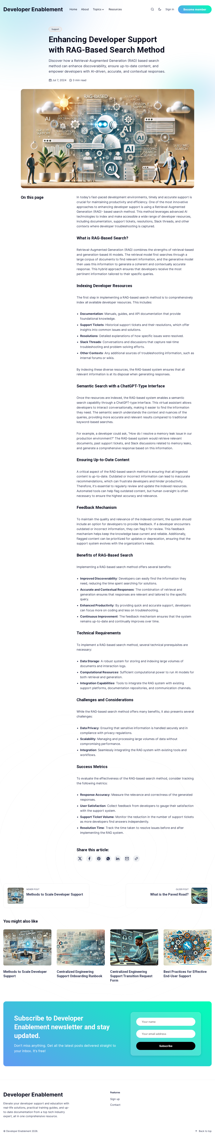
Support (55, 29)
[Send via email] (127, 858)
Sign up (115, 1099)
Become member (194, 9)
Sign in (169, 9)
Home (73, 9)
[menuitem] (73, 9)
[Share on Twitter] (80, 858)
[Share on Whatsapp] (108, 858)
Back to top (205, 1131)
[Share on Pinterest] (98, 858)
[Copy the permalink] (136, 858)
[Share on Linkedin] (117, 858)
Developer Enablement (33, 9)
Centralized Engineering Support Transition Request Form (131, 976)
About (85, 9)
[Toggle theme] (159, 9)
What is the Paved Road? (169, 894)
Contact (115, 1104)
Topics (97, 9)
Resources (115, 9)
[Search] (152, 9)
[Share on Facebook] (89, 858)
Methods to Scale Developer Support (54, 894)
